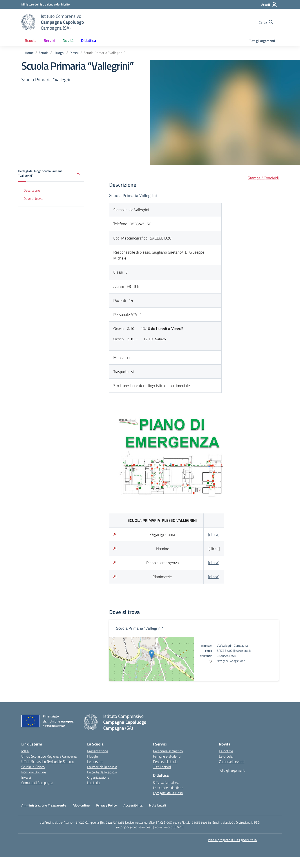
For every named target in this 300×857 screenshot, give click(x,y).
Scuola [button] (30, 40)
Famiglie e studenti (167, 756)
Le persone (95, 761)
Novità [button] (68, 40)
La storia (93, 782)
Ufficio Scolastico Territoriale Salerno (47, 761)
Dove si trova (33, 198)
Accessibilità (133, 805)
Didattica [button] (88, 40)
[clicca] (213, 534)
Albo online (81, 805)
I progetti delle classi (168, 793)
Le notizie (226, 751)
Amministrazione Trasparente (43, 805)
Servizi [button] (49, 40)
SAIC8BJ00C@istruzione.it (234, 650)
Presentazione (97, 751)
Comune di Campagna (37, 782)
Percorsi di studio (165, 761)
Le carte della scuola (102, 772)
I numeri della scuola (102, 766)
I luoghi (92, 756)
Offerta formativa (166, 782)
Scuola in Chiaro (33, 766)
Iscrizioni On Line (33, 772)
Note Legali (157, 805)
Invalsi (26, 777)
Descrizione (31, 190)
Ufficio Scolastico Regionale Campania (49, 756)
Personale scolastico (168, 751)
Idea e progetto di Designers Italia (232, 840)
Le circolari (226, 756)
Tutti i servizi (162, 766)
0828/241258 (226, 655)
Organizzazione (98, 777)
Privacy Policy (106, 805)
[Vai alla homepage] (28, 22)
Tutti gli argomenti (262, 40)
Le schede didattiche (168, 787)
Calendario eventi (231, 761)
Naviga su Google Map (231, 660)
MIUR (25, 751)
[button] (51, 173)
